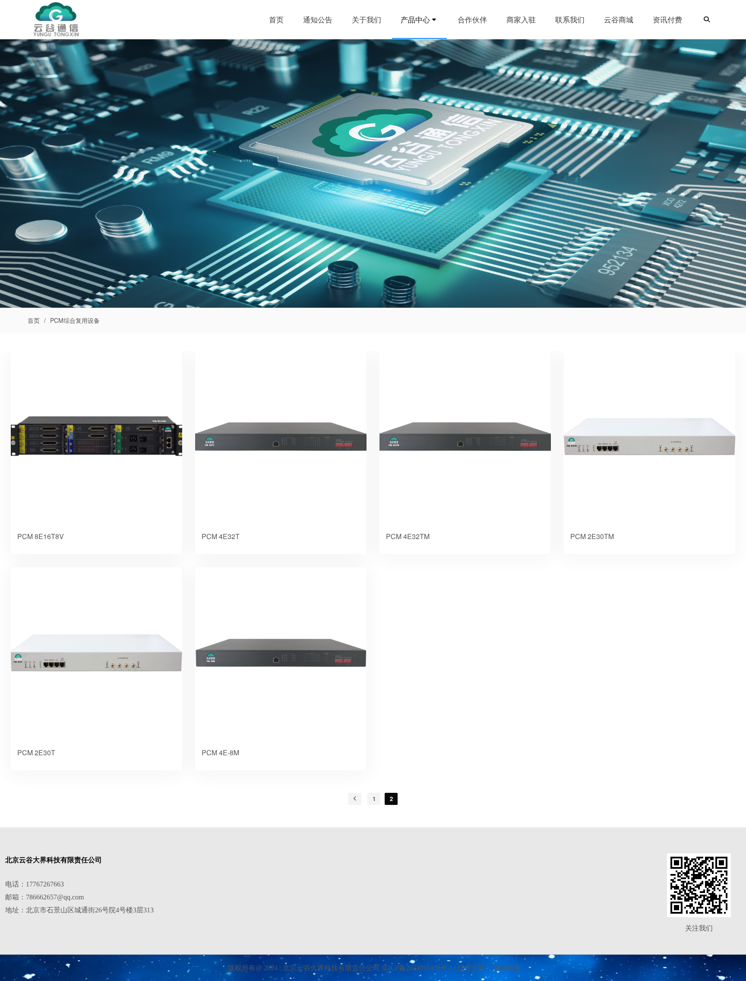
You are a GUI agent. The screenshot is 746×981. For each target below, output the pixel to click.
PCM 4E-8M (220, 752)
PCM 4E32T (221, 536)
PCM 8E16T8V (40, 536)
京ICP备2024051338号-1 (417, 968)
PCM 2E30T (36, 752)
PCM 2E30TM (592, 536)
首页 (34, 320)
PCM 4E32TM (408, 536)
